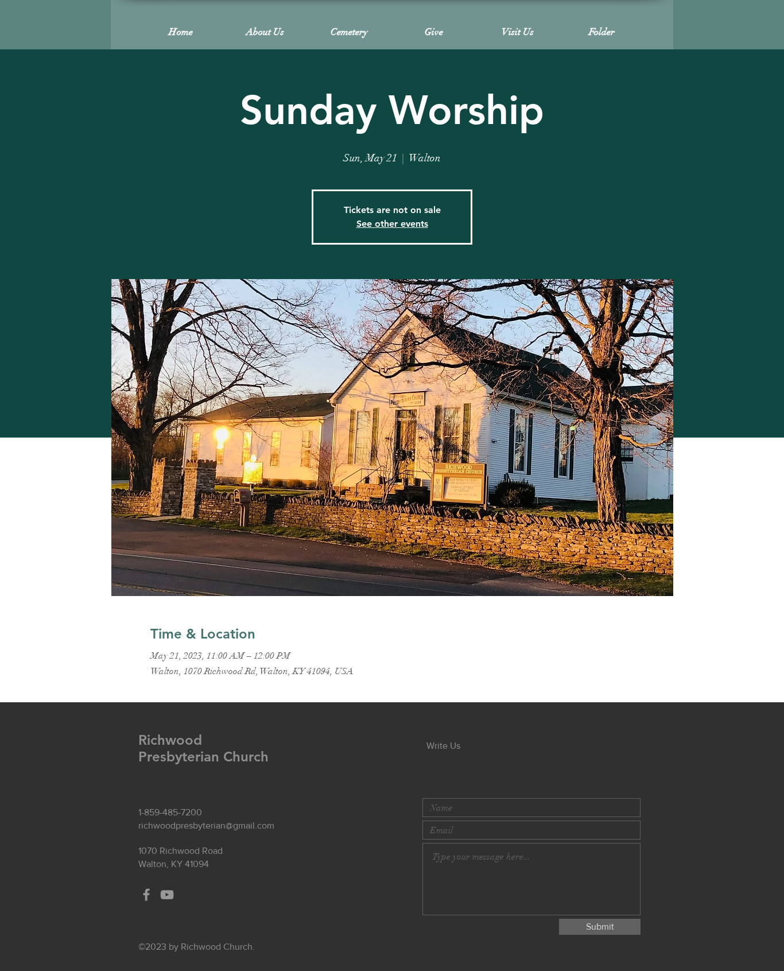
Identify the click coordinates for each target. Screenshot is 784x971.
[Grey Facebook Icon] (146, 895)
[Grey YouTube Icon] (167, 895)
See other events (392, 223)
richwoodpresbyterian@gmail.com (206, 825)
